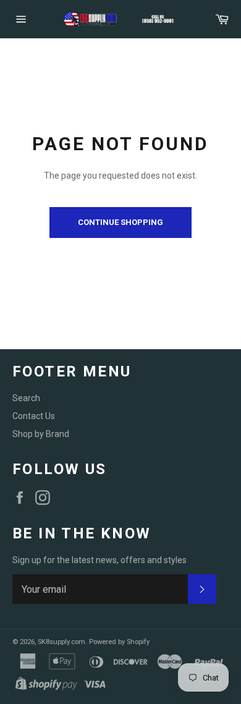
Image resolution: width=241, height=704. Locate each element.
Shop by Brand (40, 434)
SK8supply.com (61, 642)
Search (26, 398)
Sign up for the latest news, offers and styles (99, 560)
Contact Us (33, 416)
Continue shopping (120, 222)
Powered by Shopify (119, 642)
